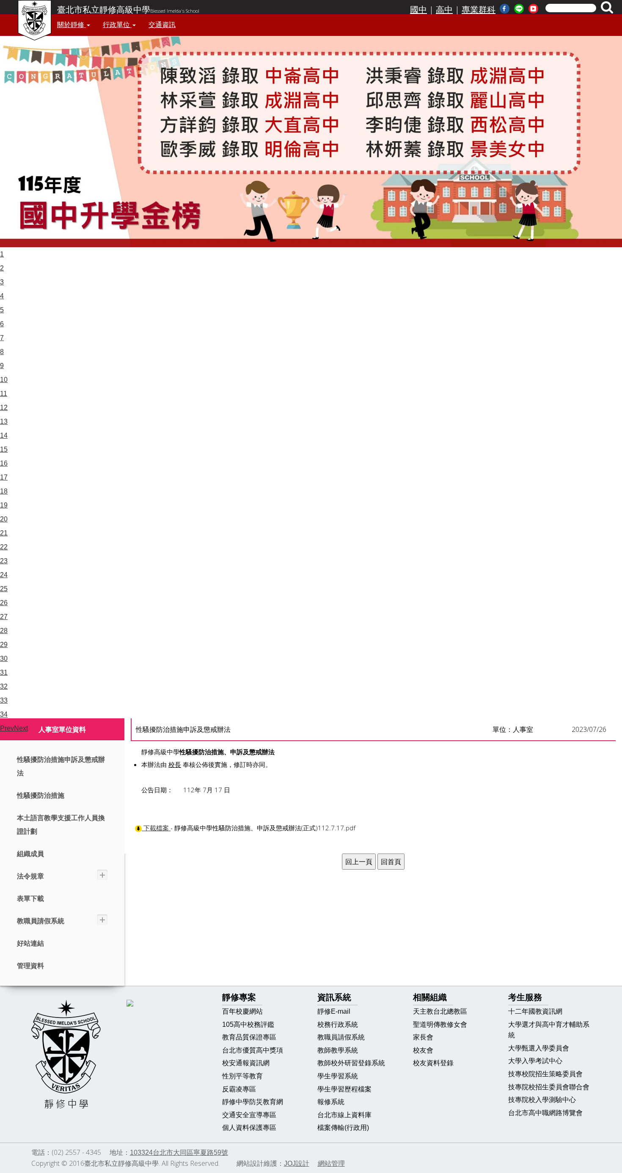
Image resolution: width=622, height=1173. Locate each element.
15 (4, 449)
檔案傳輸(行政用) (343, 1127)
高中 (444, 9)
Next (21, 728)
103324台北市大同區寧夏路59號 (179, 1152)
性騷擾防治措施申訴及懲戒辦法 (61, 766)
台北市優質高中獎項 (252, 1050)
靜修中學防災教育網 (252, 1101)
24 (4, 574)
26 (4, 602)
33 (4, 700)
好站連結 (30, 943)
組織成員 (30, 853)
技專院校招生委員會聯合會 (548, 1087)
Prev (7, 728)
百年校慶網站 (242, 1011)
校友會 (423, 1050)
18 (4, 491)
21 (4, 533)
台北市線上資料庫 (344, 1114)
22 (4, 547)
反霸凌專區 (239, 1089)
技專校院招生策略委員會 (545, 1074)
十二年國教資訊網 (535, 1011)
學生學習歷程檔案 (344, 1089)
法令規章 (30, 876)
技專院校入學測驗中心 (542, 1099)
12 (4, 407)
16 (4, 463)
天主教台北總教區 (440, 1011)
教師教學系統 (337, 1050)
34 (4, 714)
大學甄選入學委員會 (538, 1048)
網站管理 (331, 1163)
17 (4, 477)
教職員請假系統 (40, 921)
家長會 (423, 1037)
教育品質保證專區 (249, 1037)
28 (4, 630)
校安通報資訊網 (246, 1063)
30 (4, 658)
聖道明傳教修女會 (440, 1024)
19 (4, 505)
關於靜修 (71, 24)
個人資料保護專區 (249, 1127)
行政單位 (117, 24)
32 (4, 686)
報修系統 (330, 1101)
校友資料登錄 (433, 1063)
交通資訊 (162, 24)
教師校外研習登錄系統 (351, 1063)
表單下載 (30, 898)
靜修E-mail (333, 1011)
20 (4, 519)
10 (4, 379)
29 (4, 644)
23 (4, 561)
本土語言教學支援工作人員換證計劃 (61, 824)
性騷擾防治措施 (40, 795)
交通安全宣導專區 (249, 1114)
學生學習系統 (337, 1076)
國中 (418, 9)
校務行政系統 (337, 1024)
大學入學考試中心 (535, 1060)
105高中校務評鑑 (248, 1024)
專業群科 (478, 9)
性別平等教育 (242, 1076)
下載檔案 (156, 828)
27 (4, 616)
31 (4, 672)
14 (4, 435)
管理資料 (30, 965)
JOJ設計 (296, 1163)
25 (4, 588)
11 (3, 393)
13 (4, 421)
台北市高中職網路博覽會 (545, 1112)
